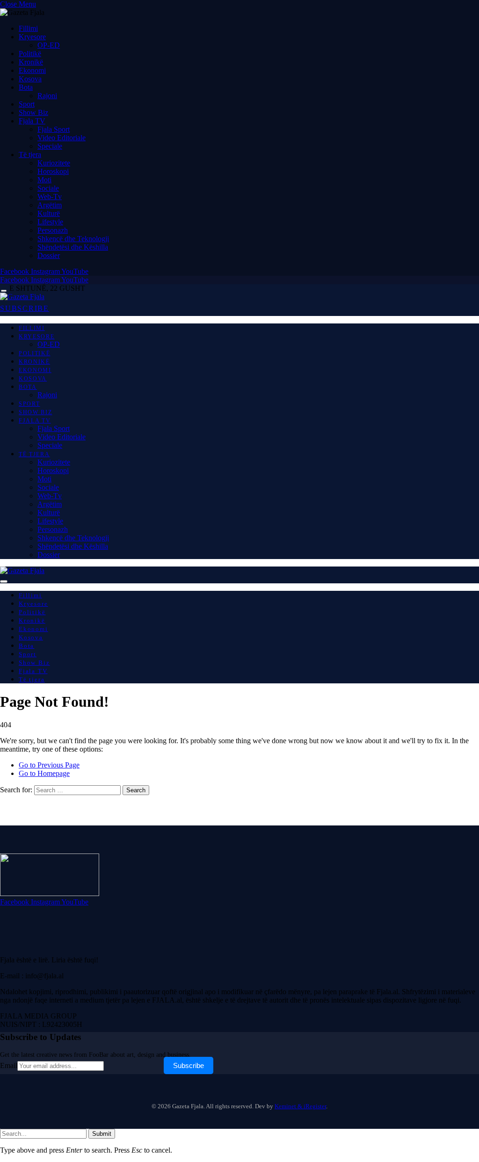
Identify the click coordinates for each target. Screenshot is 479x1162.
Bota (26, 87)
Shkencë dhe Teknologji (73, 239)
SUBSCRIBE (24, 308)
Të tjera (30, 154)
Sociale (48, 188)
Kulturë (48, 213)
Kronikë (31, 62)
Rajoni (47, 96)
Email (8, 1065)
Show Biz (33, 112)
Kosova (30, 79)
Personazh (52, 230)
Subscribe (188, 1065)
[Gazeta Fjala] (22, 297)
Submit (101, 1133)
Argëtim (49, 205)
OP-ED (48, 45)
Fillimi (28, 28)
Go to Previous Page (49, 765)
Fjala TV (32, 121)
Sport (27, 104)
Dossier (48, 255)
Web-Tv (49, 197)
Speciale (49, 146)
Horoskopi (53, 171)
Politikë (30, 53)
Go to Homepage (44, 773)
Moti (44, 180)
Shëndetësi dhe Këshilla (72, 247)
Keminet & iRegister (300, 1106)
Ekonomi (32, 70)
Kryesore (32, 37)
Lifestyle (50, 222)
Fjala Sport (53, 129)
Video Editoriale (61, 138)
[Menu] (4, 291)
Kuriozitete (53, 163)
